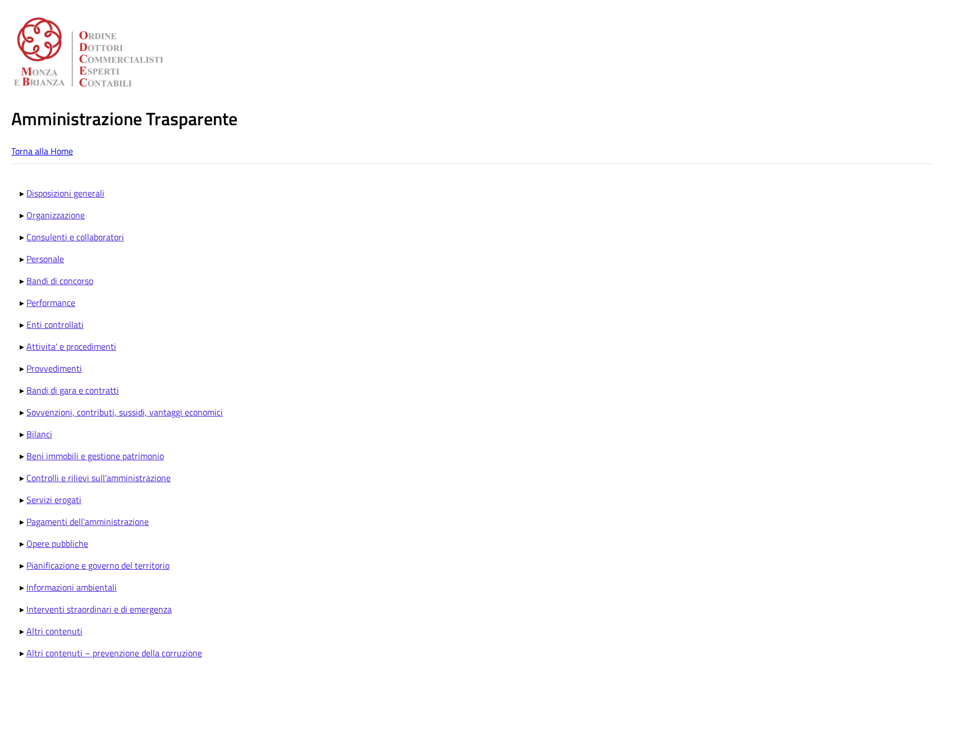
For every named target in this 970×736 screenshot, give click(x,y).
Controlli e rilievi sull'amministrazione (98, 477)
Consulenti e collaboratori (75, 237)
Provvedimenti (54, 368)
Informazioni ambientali (71, 587)
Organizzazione (55, 215)
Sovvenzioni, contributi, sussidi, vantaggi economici (124, 412)
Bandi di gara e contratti (72, 390)
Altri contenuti (54, 631)
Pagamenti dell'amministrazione (87, 521)
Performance (50, 302)
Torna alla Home (42, 151)
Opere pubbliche (57, 543)
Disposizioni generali (65, 193)
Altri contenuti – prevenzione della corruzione (114, 653)
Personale (45, 259)
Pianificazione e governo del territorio (98, 565)
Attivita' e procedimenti (71, 346)
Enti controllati (55, 324)
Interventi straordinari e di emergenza (99, 609)
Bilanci (39, 434)
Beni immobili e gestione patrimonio (95, 456)
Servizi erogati (53, 499)
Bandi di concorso (59, 280)
